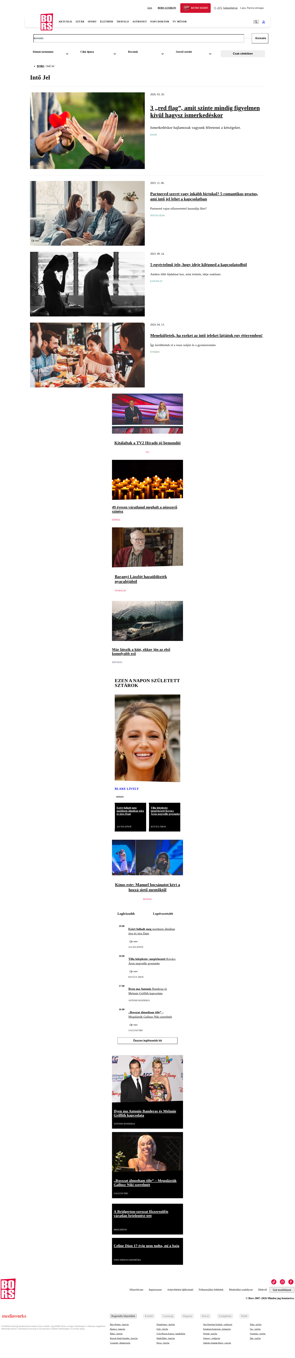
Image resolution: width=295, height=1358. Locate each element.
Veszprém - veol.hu (257, 1334)
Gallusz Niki (135, 1030)
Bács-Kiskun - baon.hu (119, 1324)
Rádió (244, 1316)
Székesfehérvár (227, 8)
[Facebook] (290, 1281)
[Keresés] (256, 22)
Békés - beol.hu (116, 1334)
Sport (92, 21)
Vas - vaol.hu (255, 1329)
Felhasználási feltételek (211, 1289)
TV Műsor (180, 21)
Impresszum (155, 1289)
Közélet (149, 1316)
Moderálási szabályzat (241, 1289)
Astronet (139, 21)
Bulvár (205, 1316)
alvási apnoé (124, 827)
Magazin (187, 1316)
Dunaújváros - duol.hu (166, 1324)
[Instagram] (282, 1281)
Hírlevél (262, 1289)
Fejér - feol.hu (162, 1329)
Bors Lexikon (167, 8)
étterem (154, 352)
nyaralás (120, 590)
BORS (40, 66)
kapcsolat (156, 281)
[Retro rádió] (188, 8)
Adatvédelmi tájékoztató (180, 1289)
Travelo (123, 21)
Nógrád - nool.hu (210, 1334)
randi (153, 135)
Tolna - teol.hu (255, 1324)
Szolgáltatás (225, 1316)
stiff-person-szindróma (127, 1260)
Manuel (147, 899)
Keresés (260, 38)
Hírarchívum (136, 1289)
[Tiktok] (273, 1281)
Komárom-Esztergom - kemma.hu (217, 1329)
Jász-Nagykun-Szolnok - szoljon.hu (217, 1324)
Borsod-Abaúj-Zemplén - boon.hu (124, 1338)
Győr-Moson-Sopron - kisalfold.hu (171, 1334)
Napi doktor (159, 21)
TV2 (147, 452)
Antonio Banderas (139, 1000)
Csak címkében (243, 53)
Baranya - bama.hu (117, 1329)
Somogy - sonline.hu (211, 1338)
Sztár (80, 21)
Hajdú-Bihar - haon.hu (166, 1338)
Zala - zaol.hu (255, 1338)
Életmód (106, 21)
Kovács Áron (158, 827)
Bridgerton (120, 1230)
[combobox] (52, 52)
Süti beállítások (282, 1290)
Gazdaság (168, 1316)
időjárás (117, 662)
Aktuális (65, 21)
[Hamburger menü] (33, 22)
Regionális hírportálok (123, 1316)
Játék (149, 8)
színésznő (120, 796)
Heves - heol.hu (163, 1343)
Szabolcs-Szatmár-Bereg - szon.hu (217, 1343)
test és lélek (157, 215)
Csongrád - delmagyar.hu (120, 1343)
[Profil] (263, 22)
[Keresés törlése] (248, 38)
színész (116, 520)
